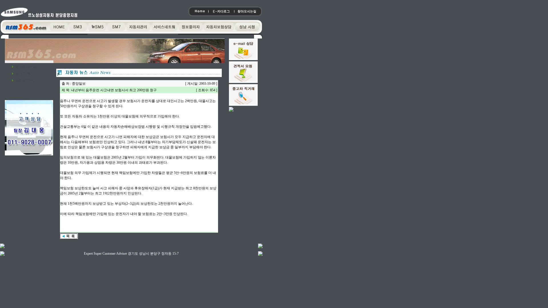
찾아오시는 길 (25, 66)
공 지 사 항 (23, 73)
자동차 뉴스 (24, 80)
